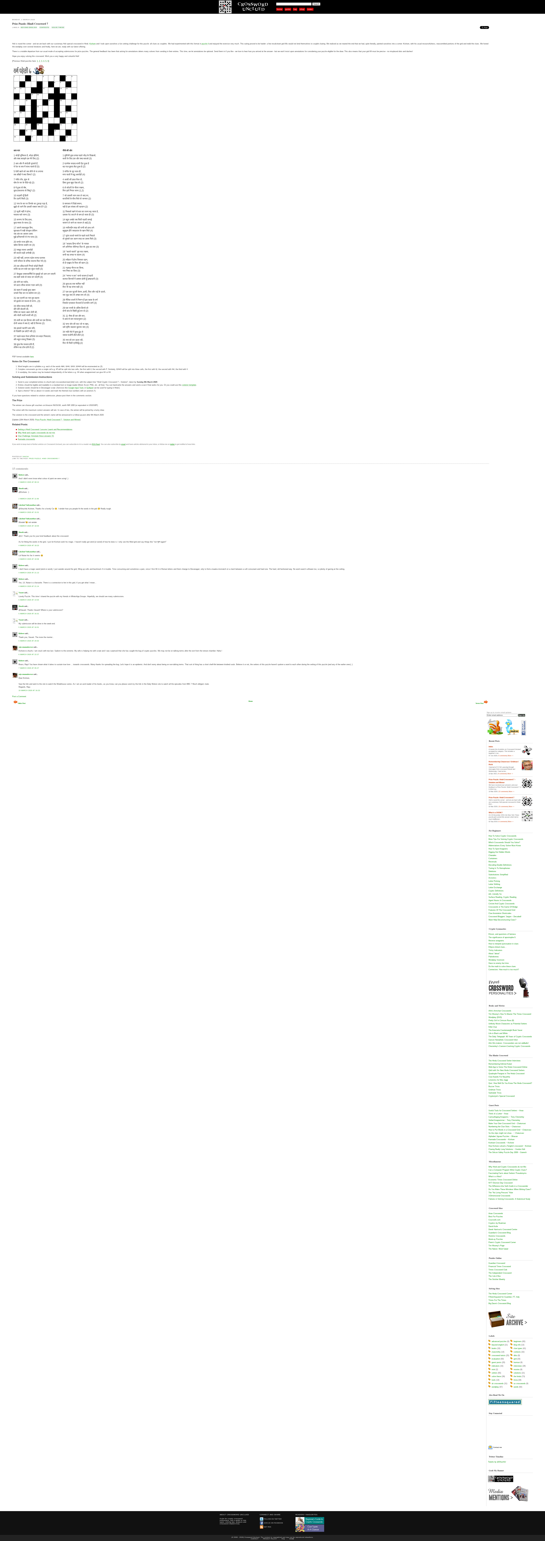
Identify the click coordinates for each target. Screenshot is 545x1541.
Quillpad (89, 388)
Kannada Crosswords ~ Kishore (501, 1139)
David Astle (493, 1226)
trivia (516, 1380)
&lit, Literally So (495, 894)
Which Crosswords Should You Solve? (504, 842)
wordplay (495, 1387)
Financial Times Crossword (500, 1266)
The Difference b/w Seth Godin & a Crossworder (508, 1186)
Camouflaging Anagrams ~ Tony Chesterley (506, 1117)
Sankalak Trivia (495, 1093)
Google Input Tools (76, 388)
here (32, 357)
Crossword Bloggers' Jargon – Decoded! (505, 916)
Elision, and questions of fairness (502, 934)
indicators (496, 1366)
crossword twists (498, 1355)
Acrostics (492, 878)
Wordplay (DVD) (495, 1017)
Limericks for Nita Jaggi (498, 1080)
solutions (517, 1373)
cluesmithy (496, 1352)
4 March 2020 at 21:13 (29, 573)
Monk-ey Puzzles (496, 1239)
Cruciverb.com (494, 1220)
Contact (254, 1539)
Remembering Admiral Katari (500, 1064)
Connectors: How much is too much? (504, 969)
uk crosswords (498, 1383)
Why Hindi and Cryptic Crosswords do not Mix (507, 1167)
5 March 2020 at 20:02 (29, 641)
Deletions (492, 871)
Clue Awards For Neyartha (499, 1077)
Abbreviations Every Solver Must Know (505, 845)
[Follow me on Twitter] (513, 735)
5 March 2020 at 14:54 (29, 600)
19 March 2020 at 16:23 (29, 690)
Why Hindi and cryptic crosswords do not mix (36, 433)
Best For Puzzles (496, 1216)
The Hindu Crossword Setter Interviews (505, 1061)
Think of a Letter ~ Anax (498, 1114)
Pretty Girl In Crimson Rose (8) (501, 1020)
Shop (302, 9)
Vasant (21, 592)
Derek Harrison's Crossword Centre (503, 1229)
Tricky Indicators (495, 950)
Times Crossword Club (498, 1270)
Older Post (22, 703)
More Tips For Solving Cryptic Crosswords (506, 839)
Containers (493, 858)
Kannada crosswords (26, 439)
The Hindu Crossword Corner (500, 1294)
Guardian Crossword (497, 1263)
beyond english (29, 27)
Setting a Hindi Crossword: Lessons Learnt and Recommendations (45, 429)
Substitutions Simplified (498, 875)
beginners (518, 1341)
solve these (58, 27)
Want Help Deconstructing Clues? (502, 920)
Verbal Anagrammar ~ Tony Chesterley (504, 1120)
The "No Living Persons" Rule (501, 1193)
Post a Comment (19, 696)
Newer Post (480, 703)
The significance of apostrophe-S (502, 937)
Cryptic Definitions (496, 891)
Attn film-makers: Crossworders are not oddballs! (509, 1043)
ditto (515, 1355)
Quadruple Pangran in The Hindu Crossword (506, 1073)
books (494, 1348)
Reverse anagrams (496, 941)
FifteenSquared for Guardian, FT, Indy (504, 1297)
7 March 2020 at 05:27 (29, 668)
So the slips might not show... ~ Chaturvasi (506, 1133)
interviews (518, 1366)
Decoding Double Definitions (500, 865)
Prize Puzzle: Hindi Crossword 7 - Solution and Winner (57, 420)
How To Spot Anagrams (498, 849)
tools (494, 1380)
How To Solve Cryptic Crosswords (502, 836)
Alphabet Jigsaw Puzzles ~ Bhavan (503, 1136)
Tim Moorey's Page (496, 1246)
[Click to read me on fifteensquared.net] (505, 1404)
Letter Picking (494, 881)
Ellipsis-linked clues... (498, 947)
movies (517, 1369)
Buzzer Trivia (494, 1086)
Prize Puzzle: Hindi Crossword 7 (30, 24)
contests (44, 27)
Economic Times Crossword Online (503, 1180)
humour (517, 1362)
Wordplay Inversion (496, 960)
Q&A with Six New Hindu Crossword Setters (507, 1070)
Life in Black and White (498, 1033)
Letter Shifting (494, 884)
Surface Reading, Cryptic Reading (502, 897)
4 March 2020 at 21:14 (29, 586)
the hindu (517, 1376)
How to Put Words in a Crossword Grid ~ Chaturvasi (510, 1130)
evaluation (496, 1359)
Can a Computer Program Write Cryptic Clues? (508, 1170)
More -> (510, 755)
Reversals (493, 862)
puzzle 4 (205, 44)
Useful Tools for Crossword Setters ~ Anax (506, 1110)
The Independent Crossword (500, 1273)
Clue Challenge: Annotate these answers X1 (36, 436)
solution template (189, 385)
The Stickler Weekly (497, 1279)
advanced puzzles (499, 1341)
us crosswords (520, 1383)
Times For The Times (497, 1300)
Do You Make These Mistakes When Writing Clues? (510, 1189)
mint (493, 1369)
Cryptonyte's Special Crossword (502, 1096)
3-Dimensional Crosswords (499, 1196)
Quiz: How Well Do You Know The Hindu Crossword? (510, 1083)
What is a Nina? (495, 1176)
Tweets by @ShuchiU (497, 1462)
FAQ (295, 9)
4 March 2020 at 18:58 (29, 559)
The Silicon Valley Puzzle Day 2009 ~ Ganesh (508, 1152)
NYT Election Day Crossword (500, 1183)
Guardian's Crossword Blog (500, 1233)
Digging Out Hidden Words (499, 852)
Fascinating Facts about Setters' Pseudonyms (508, 1173)
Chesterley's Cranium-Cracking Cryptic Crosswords (509, 1046)
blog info (517, 1345)
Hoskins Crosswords (497, 1236)
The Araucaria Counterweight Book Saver (505, 1030)
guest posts (496, 1362)
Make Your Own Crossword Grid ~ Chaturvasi (507, 1123)
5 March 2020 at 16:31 (29, 613)
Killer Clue (493, 1027)
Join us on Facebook (273, 1523)
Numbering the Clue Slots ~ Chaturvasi (505, 1126)
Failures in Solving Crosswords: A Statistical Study (509, 1199)
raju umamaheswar (26, 647)
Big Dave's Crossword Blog (500, 1303)
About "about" (494, 953)
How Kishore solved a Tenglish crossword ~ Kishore (510, 1146)
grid (515, 1359)
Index (310, 9)
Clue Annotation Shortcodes (500, 913)
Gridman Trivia (495, 1090)
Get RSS (267, 1527)
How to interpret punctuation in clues (503, 944)
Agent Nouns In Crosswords (500, 900)
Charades (492, 855)
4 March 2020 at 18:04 (29, 526)
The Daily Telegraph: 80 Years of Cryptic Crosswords (510, 1037)
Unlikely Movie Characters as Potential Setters (508, 1024)
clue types (518, 1348)
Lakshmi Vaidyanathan (27, 505)
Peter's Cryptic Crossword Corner (502, 1242)
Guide (288, 9)
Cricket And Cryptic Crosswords (502, 904)
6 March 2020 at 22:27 (29, 654)
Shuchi (26, 456)
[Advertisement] (45, 35)
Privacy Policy (270, 1539)
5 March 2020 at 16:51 (29, 627)
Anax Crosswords (496, 1213)
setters (494, 1373)
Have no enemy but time (499, 963)
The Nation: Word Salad (498, 1249)
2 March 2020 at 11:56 (29, 499)
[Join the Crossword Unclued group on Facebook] (523, 735)
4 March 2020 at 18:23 (29, 545)
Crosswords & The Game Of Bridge (503, 907)
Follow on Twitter (273, 1519)
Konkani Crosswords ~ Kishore (501, 1143)
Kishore (92, 44)
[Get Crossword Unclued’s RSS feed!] (495, 735)
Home (279, 9)
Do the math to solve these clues (502, 966)
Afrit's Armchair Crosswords (500, 1011)
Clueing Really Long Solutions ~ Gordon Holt (507, 1149)
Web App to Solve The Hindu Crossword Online (508, 1067)
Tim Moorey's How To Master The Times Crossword (510, 1014)
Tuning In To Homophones (499, 868)
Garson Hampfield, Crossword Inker (503, 1040)
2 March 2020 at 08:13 (29, 482)
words (516, 1387)
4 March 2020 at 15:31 (29, 512)
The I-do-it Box (495, 1276)
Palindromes (494, 957)
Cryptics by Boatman (497, 1223)
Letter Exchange (495, 887)
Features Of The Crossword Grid (502, 910)
